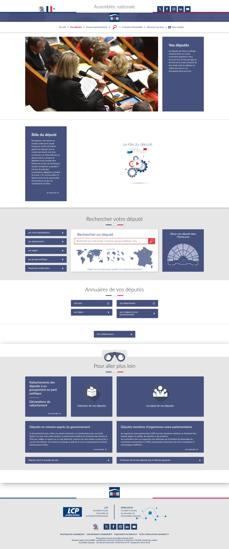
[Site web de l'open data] (141, 512)
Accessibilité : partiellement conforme (100, 540)
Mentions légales (78, 540)
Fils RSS (138, 540)
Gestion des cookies (149, 540)
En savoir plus (51, 193)
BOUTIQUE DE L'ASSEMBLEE (71, 534)
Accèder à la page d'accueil (114, 16)
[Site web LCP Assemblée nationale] (87, 512)
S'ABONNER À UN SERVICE (125, 534)
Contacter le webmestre (125, 540)
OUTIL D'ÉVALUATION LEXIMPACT (153, 534)
